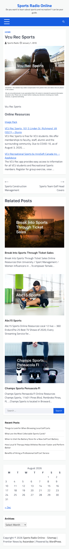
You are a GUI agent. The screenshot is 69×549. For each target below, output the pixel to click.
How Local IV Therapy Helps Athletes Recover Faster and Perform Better (34, 446)
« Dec (8, 507)
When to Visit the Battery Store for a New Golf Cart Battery (31, 439)
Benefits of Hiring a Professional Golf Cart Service (27, 453)
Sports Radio (13, 42)
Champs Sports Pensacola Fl (22, 388)
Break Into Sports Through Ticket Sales (29, 252)
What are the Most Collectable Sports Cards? (25, 433)
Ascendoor (28, 541)
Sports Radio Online (34, 5)
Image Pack (11, 122)
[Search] (63, 21)
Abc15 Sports (13, 320)
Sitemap (51, 538)
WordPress (55, 541)
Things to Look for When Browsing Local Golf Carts (27, 428)
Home (8, 32)
